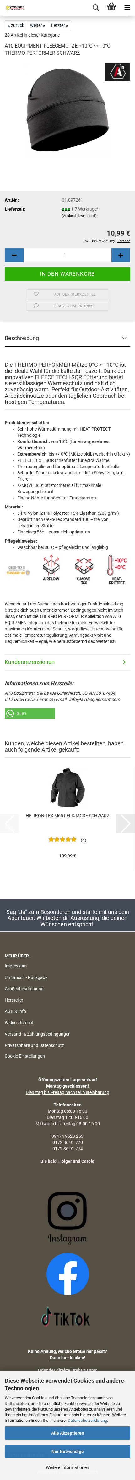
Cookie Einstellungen (25, 1056)
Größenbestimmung (24, 988)
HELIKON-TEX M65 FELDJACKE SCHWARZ (67, 815)
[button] (14, 255)
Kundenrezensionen (30, 662)
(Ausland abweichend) (79, 216)
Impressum (16, 965)
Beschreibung (22, 338)
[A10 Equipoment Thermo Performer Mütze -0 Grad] (67, 108)
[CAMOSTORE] (12, 8)
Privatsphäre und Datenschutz (34, 1045)
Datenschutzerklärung (87, 1420)
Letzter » (59, 25)
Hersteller (14, 1000)
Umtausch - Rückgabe (26, 977)
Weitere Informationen (67, 1467)
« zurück (16, 25)
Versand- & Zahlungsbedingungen (38, 1034)
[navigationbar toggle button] (127, 8)
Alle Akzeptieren (67, 1433)
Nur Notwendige (67, 1451)
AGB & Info (15, 1011)
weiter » (37, 25)
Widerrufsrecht (19, 1022)
